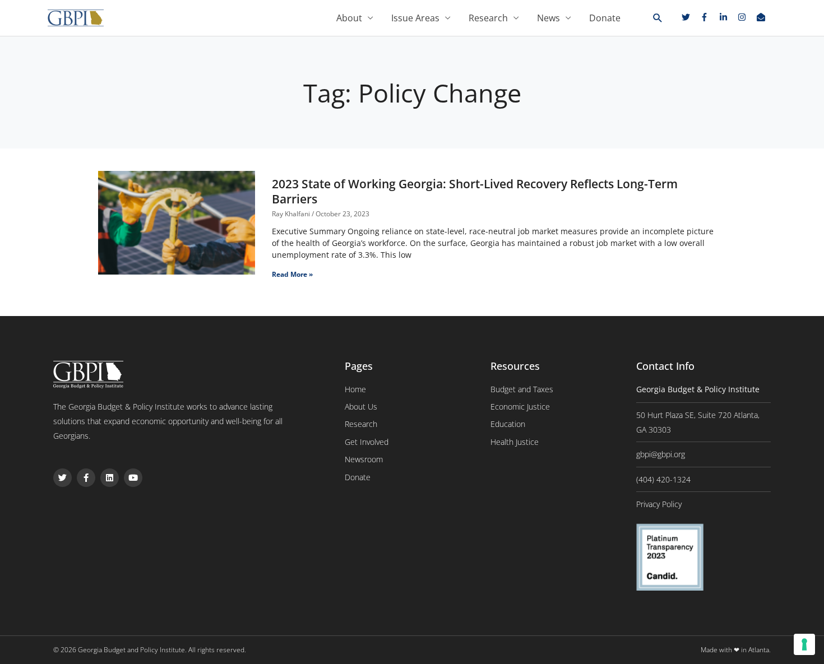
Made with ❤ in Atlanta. (736, 649)
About (349, 18)
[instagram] (746, 17)
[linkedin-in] (727, 17)
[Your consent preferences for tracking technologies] (804, 644)
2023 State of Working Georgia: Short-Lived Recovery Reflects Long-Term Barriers (475, 191)
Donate (605, 18)
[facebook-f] (708, 17)
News (548, 18)
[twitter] (690, 17)
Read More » (292, 274)
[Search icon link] (658, 18)
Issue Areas (415, 18)
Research (488, 18)
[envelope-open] (762, 17)
